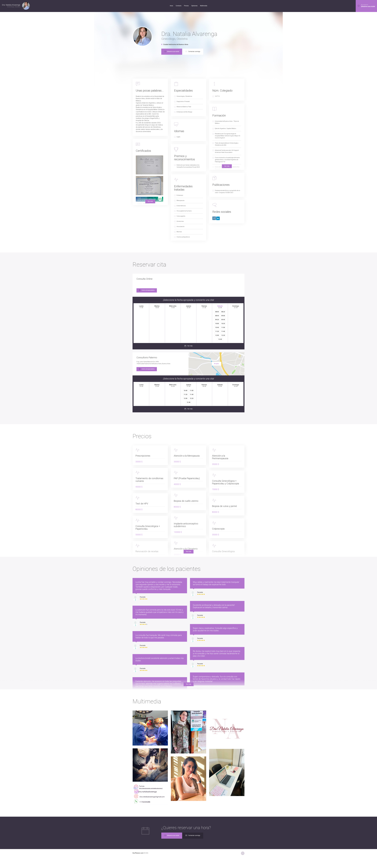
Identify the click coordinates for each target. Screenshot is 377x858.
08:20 (223, 312)
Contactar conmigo (194, 51)
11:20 (217, 331)
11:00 (223, 327)
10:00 (217, 323)
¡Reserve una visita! (173, 51)
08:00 (217, 312)
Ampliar (216, 363)
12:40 (220, 339)
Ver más (226, 166)
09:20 (217, 319)
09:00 (223, 315)
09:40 (223, 319)
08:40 (217, 315)
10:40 (217, 327)
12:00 (217, 335)
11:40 (223, 331)
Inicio (171, 5)
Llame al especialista (148, 290)
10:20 (223, 323)
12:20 (223, 335)
